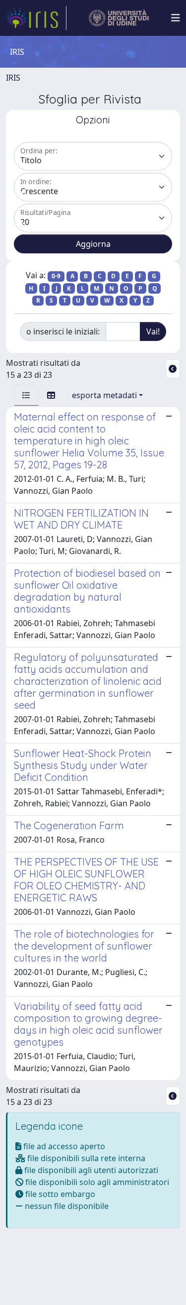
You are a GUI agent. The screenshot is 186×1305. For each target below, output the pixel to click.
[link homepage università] (118, 18)
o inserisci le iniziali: (63, 331)
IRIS (13, 77)
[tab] (26, 395)
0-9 (56, 276)
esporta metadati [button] (104, 395)
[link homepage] (36, 18)
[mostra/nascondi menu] (175, 18)
